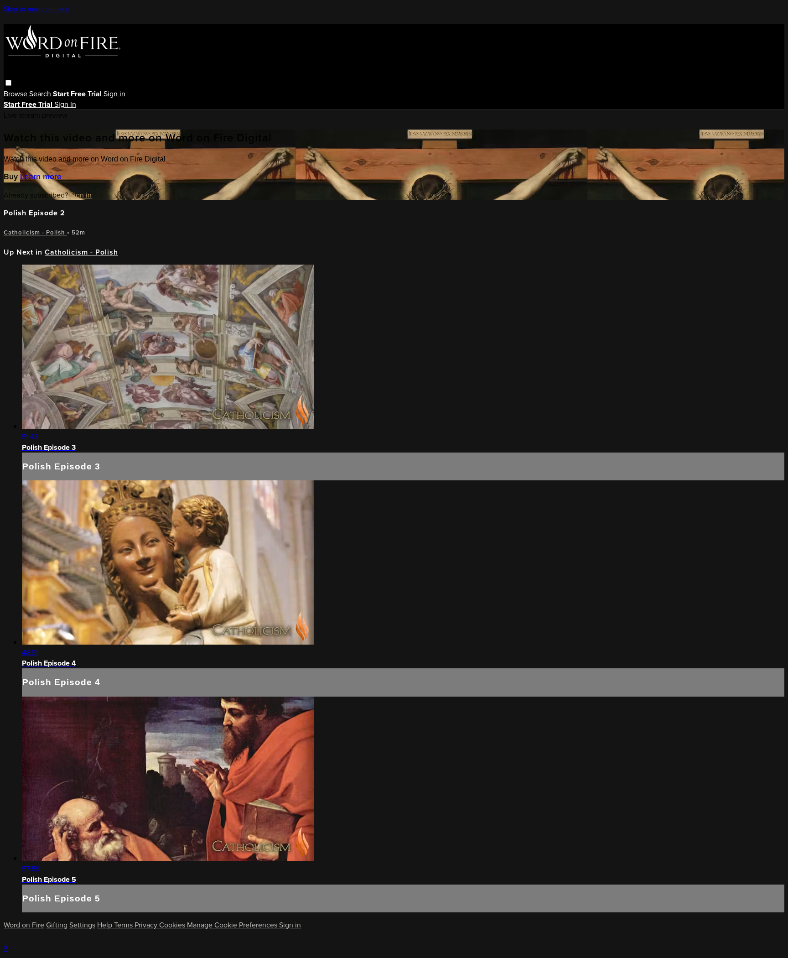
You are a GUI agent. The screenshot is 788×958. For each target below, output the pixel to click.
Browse (16, 94)
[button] (8, 83)
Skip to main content (36, 9)
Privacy (147, 925)
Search (41, 94)
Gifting (56, 925)
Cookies (173, 925)
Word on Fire (24, 925)
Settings (82, 925)
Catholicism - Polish (35, 232)
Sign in (114, 94)
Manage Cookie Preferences (233, 925)
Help (105, 925)
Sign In (65, 104)
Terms (124, 925)
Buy (12, 176)
